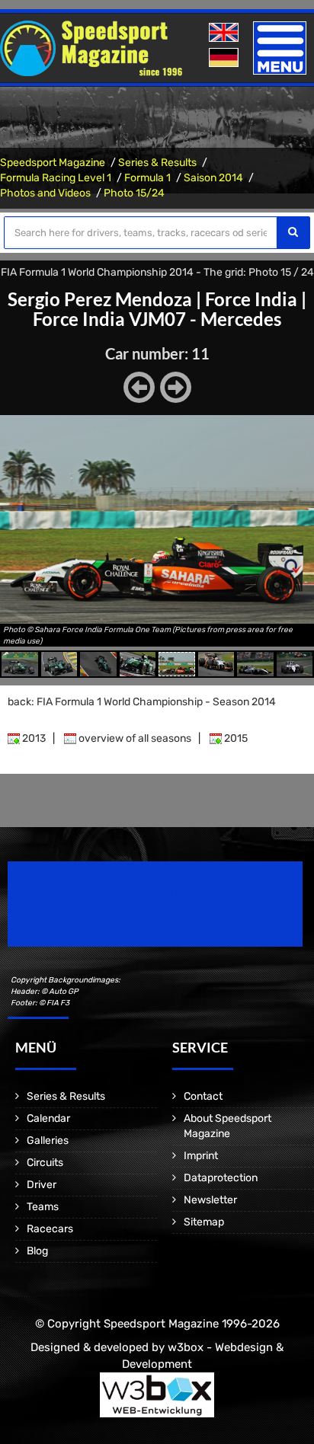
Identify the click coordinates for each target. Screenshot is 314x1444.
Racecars (50, 1228)
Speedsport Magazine (52, 162)
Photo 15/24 (134, 193)
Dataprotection (221, 1177)
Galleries (48, 1140)
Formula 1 (147, 177)
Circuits (45, 1162)
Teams (43, 1206)
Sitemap (204, 1222)
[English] (225, 33)
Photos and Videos (45, 193)
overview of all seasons (133, 738)
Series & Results (157, 162)
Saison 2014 (213, 177)
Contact (203, 1096)
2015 (235, 738)
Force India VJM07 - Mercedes (157, 319)
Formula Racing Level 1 (55, 177)
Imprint (201, 1155)
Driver (41, 1184)
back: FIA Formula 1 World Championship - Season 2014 (142, 701)
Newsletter (210, 1199)
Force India (251, 299)
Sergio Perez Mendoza (100, 299)
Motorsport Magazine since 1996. (94, 914)
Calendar (48, 1118)
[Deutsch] (225, 58)
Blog (37, 1250)
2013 (33, 738)
